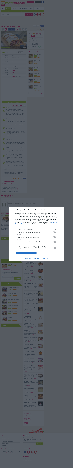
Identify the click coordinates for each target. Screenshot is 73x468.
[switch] (54, 232)
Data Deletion (28, 258)
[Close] (61, 210)
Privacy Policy (44, 258)
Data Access (36, 258)
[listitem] (36, 229)
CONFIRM (26, 253)
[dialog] (36, 234)
